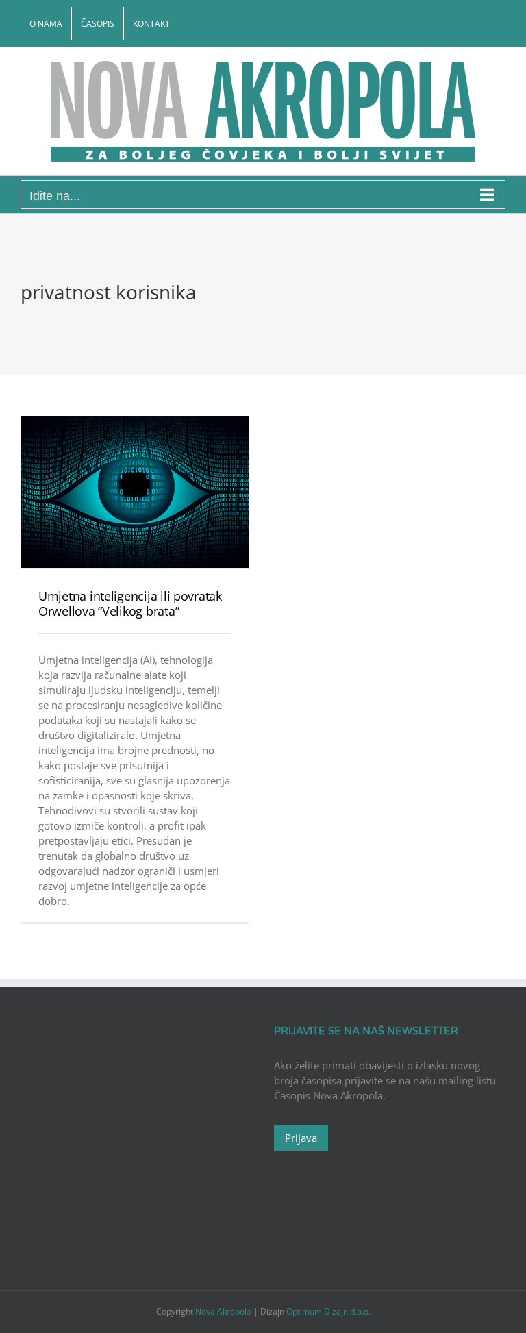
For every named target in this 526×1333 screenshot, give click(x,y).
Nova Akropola (224, 1311)
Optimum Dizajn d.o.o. (328, 1311)
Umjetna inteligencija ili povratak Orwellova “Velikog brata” (130, 603)
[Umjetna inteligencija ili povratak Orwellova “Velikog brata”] (135, 492)
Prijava (301, 1138)
